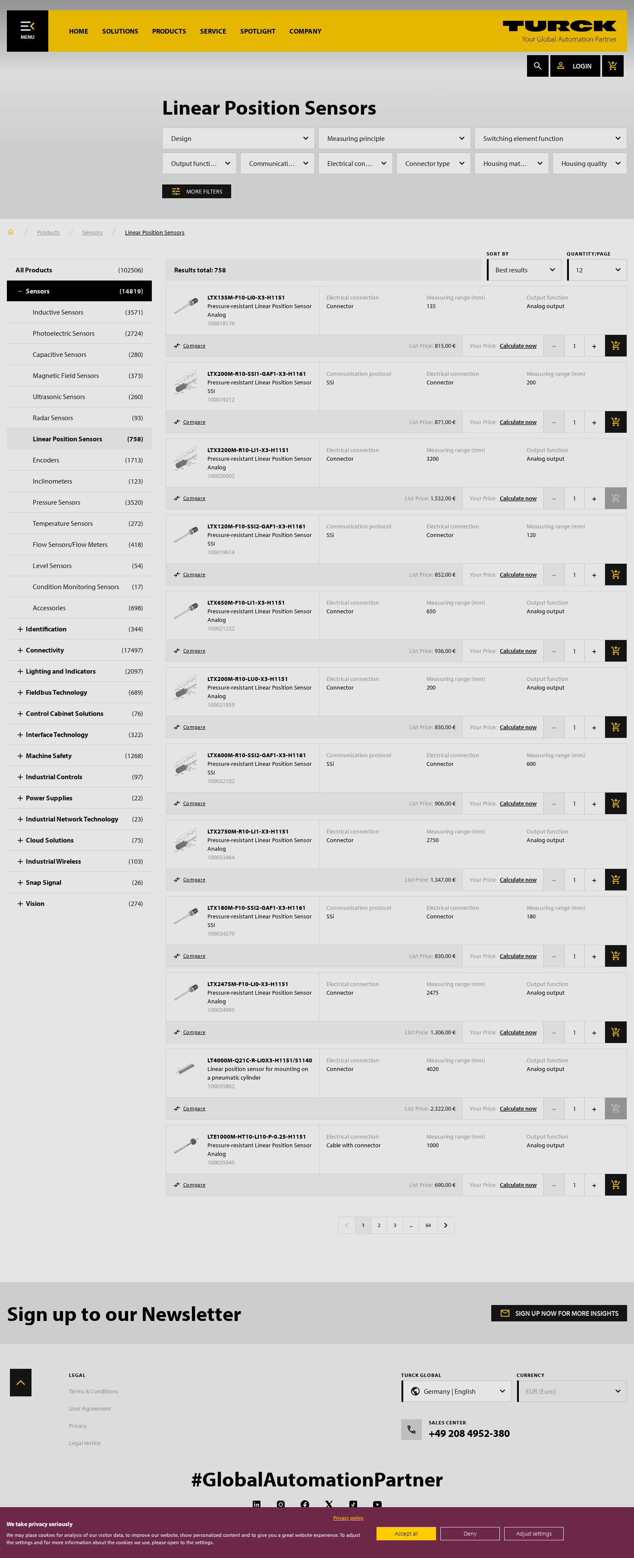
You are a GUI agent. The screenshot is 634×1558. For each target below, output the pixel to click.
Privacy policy (348, 1517)
